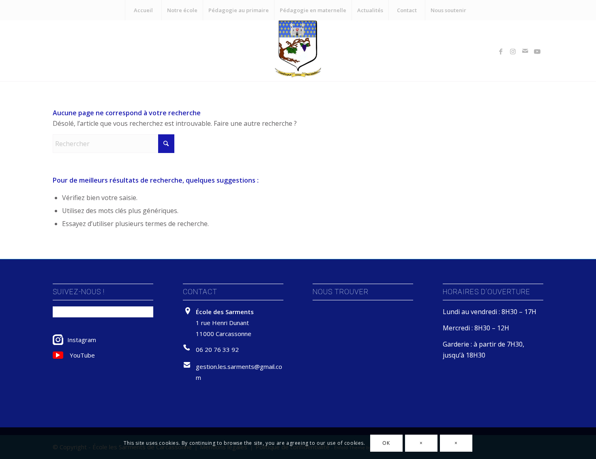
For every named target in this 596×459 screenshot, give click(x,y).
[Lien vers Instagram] (513, 51)
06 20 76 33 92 (217, 349)
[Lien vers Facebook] (501, 51)
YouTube (82, 355)
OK (386, 443)
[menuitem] (143, 10)
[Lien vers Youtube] (537, 51)
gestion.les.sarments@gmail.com (239, 371)
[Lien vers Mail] (525, 51)
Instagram (81, 340)
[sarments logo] (298, 50)
